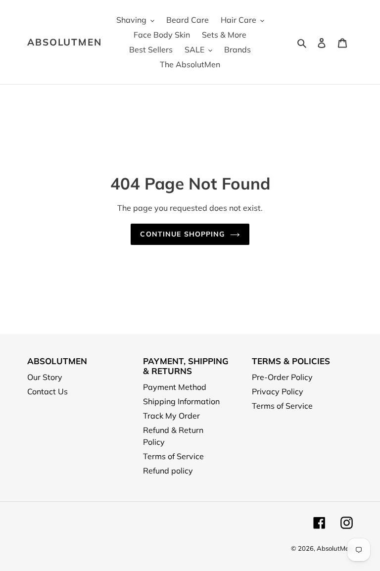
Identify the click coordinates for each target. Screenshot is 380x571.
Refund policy (168, 471)
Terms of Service (173, 456)
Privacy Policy (277, 391)
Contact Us (47, 391)
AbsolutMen (64, 42)
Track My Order (171, 416)
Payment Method (174, 387)
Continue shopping (182, 234)
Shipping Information (181, 401)
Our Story (44, 377)
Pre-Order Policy (282, 377)
